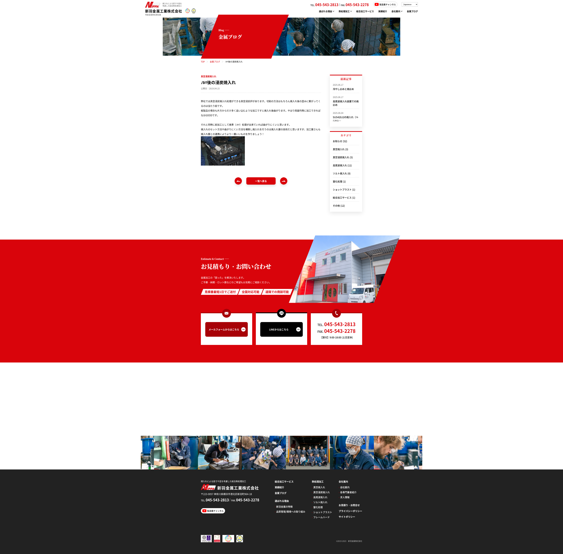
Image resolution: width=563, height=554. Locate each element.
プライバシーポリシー (350, 511)
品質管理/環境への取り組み (290, 511)
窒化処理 (337, 181)
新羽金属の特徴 (284, 506)
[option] (179, 452)
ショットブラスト (342, 189)
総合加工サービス (365, 11)
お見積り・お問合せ (349, 505)
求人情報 (344, 497)
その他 (336, 205)
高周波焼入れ (340, 165)
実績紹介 (382, 11)
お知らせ (337, 141)
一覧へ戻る (261, 181)
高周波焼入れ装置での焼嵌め (346, 101)
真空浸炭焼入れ (341, 157)
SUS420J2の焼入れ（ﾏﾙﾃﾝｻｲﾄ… (345, 116)
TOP (203, 61)
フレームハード (321, 517)
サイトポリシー (347, 516)
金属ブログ (412, 11)
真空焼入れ (339, 149)
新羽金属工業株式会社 (163, 10)
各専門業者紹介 (348, 492)
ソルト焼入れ (340, 173)
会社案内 (344, 487)
